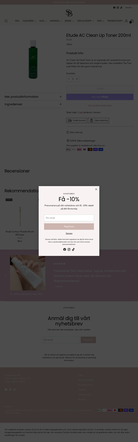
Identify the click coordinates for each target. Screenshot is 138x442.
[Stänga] (96, 189)
